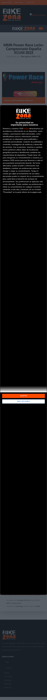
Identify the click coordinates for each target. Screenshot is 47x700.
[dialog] (23, 350)
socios (26, 128)
